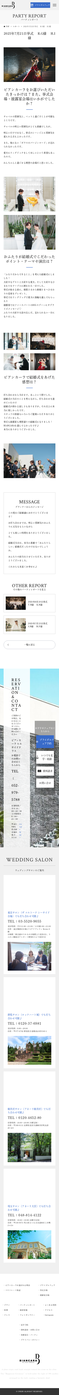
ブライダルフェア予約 (47, 742)
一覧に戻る (29, 645)
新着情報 (23, 1310)
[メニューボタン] (54, 5)
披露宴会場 (44, 1295)
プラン (7, 1305)
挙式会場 (44, 1290)
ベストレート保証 (13, 1290)
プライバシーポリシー (30, 1340)
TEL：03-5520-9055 (24, 921)
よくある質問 (50, 1305)
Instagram (49, 1315)
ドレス (7, 1315)
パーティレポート (27, 1305)
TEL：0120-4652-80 (24, 1118)
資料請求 (47, 771)
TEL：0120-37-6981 (24, 1023)
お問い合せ (45, 783)
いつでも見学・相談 (47, 757)
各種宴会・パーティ (29, 1335)
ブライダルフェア (42, 5)
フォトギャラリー (27, 1315)
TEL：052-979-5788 (15, 785)
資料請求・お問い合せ (30, 1330)
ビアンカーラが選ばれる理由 (17, 1285)
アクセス (48, 1310)
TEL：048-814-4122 (24, 1215)
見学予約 (24, 1325)
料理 (6, 1310)
